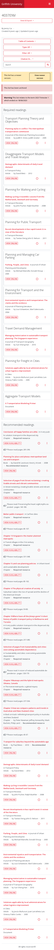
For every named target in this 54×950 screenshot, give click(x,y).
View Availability (12, 443)
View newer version (40, 76)
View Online (11, 143)
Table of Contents (26, 41)
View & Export (26, 20)
